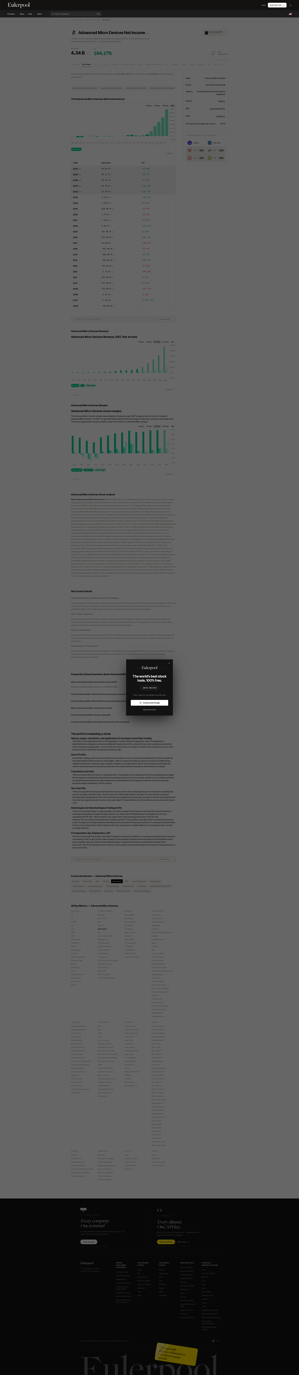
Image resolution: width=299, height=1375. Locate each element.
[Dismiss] (169, 663)
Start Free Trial (275, 5)
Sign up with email (149, 710)
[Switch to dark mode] (290, 5)
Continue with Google (151, 703)
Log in (264, 5)
